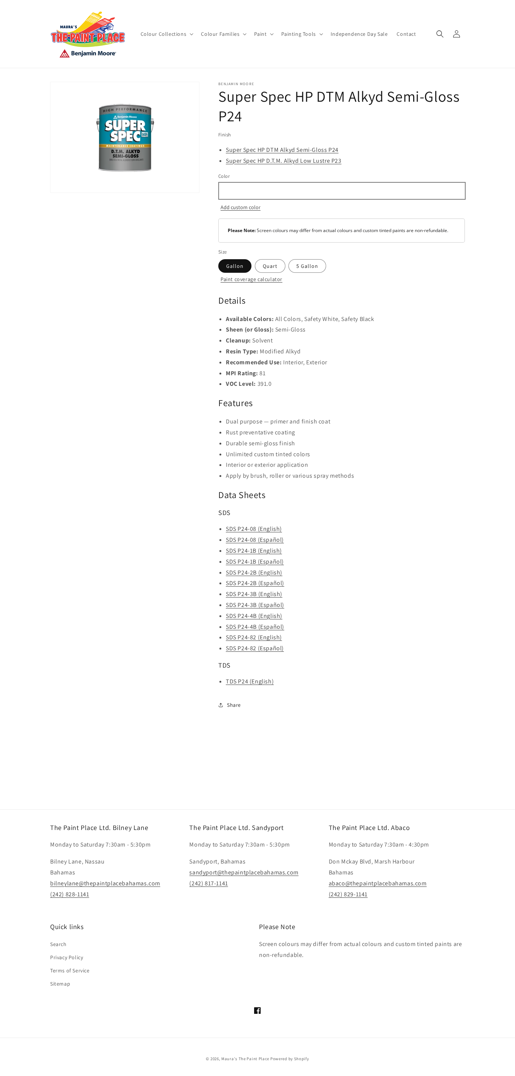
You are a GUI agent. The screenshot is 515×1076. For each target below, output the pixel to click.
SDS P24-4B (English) (254, 616)
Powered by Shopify (289, 1058)
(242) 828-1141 (69, 894)
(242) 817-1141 (208, 883)
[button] (166, 34)
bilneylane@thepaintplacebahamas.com (105, 883)
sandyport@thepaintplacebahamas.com (243, 872)
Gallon (235, 266)
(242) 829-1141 (348, 894)
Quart (270, 266)
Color (224, 176)
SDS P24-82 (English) (254, 637)
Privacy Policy (66, 957)
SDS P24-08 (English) (254, 529)
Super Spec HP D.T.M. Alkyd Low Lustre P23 (284, 161)
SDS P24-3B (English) (254, 594)
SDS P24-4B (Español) (255, 627)
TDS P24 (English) (250, 681)
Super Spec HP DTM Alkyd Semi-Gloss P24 (282, 150)
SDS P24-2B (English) (254, 572)
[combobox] (341, 191)
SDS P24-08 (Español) (255, 540)
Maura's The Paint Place (245, 1058)
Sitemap (60, 983)
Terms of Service (70, 970)
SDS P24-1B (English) (254, 551)
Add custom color (241, 207)
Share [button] (234, 705)
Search (58, 944)
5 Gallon (307, 266)
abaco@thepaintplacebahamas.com (378, 883)
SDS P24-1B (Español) (255, 562)
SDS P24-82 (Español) (255, 648)
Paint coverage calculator (251, 279)
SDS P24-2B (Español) (255, 583)
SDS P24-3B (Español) (255, 605)
